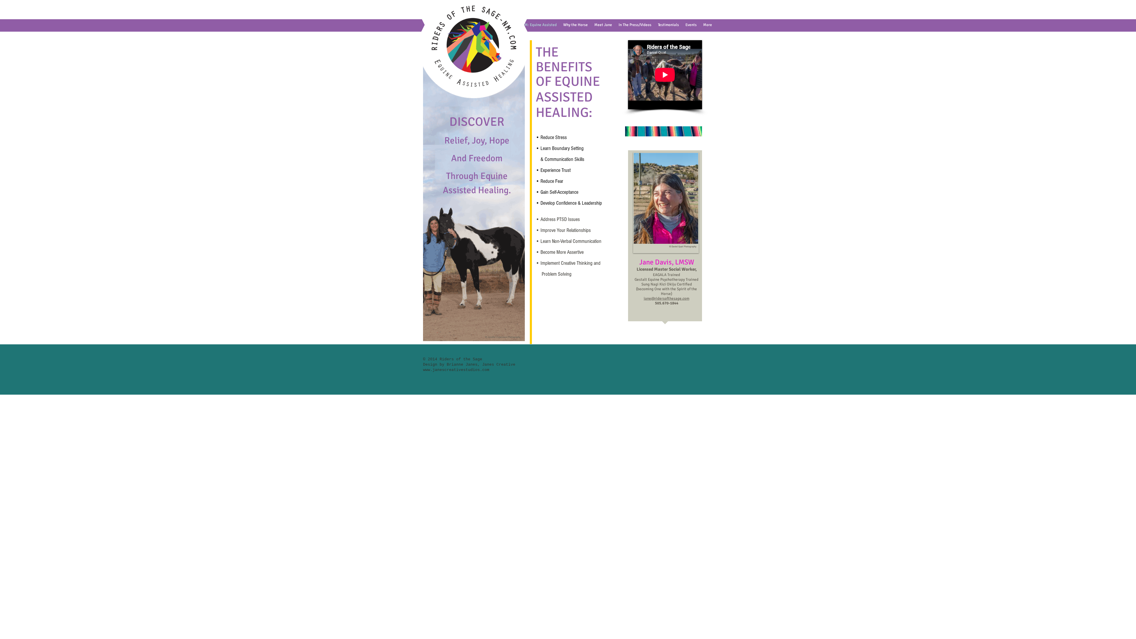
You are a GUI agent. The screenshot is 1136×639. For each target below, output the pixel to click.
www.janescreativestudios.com (456, 370)
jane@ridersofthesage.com (666, 298)
